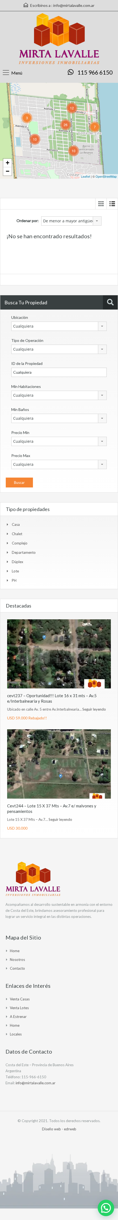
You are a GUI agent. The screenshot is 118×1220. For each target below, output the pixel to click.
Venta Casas (20, 999)
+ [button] (7, 162)
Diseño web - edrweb (59, 1129)
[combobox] (71, 221)
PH (14, 580)
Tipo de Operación (27, 340)
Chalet (17, 534)
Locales (16, 1034)
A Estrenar (18, 1016)
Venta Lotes (19, 1008)
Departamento (24, 552)
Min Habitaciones (26, 386)
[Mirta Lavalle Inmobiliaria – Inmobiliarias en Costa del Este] (59, 39)
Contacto (17, 968)
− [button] (7, 171)
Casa (16, 524)
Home (14, 951)
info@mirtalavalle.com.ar (73, 5)
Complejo (19, 543)
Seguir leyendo (94, 709)
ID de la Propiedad (27, 363)
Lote (15, 571)
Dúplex (17, 562)
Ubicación (19, 317)
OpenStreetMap (106, 176)
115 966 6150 (95, 72)
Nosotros (17, 959)
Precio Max (20, 455)
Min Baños (20, 409)
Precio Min (20, 432)
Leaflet (85, 176)
